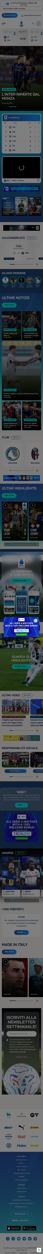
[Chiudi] (35, 621)
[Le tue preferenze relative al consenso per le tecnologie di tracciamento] (39, 1250)
